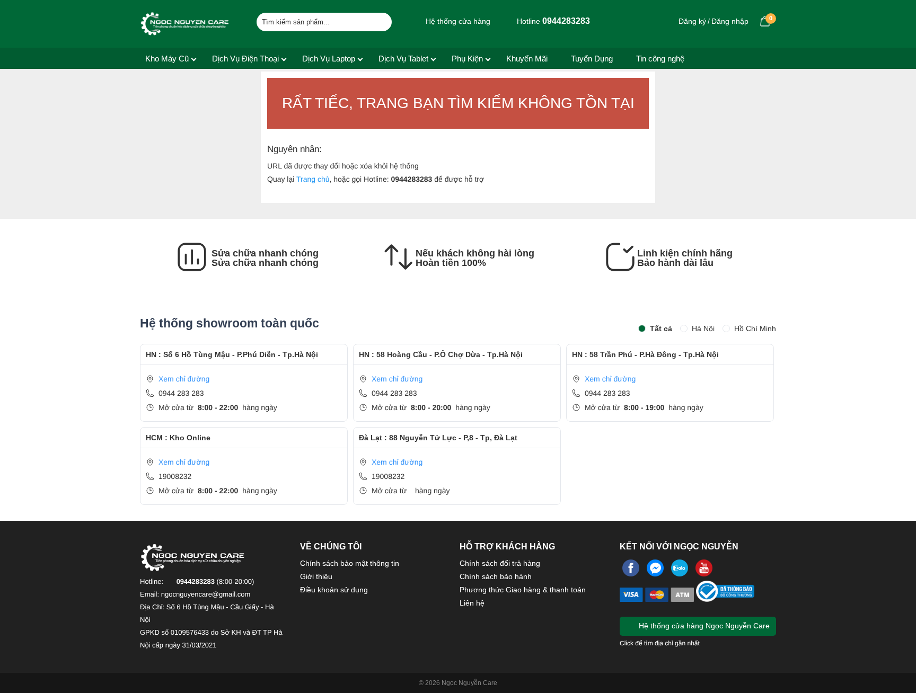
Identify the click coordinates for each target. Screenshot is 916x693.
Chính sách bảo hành (496, 576)
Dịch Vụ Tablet (403, 58)
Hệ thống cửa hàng (457, 21)
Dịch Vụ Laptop (328, 58)
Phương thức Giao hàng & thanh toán (523, 589)
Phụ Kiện (467, 58)
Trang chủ (313, 179)
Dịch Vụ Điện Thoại (245, 58)
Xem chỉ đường (183, 379)
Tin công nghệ (660, 58)
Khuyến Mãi (527, 58)
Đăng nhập (729, 21)
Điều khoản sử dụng (334, 589)
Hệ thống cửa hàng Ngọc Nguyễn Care (703, 625)
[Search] (377, 21)
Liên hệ (472, 603)
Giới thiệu (316, 576)
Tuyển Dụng (592, 58)
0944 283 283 (181, 393)
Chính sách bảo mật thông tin (349, 563)
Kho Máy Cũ (167, 58)
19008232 (174, 476)
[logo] (185, 24)
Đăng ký (692, 21)
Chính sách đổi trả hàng (500, 563)
